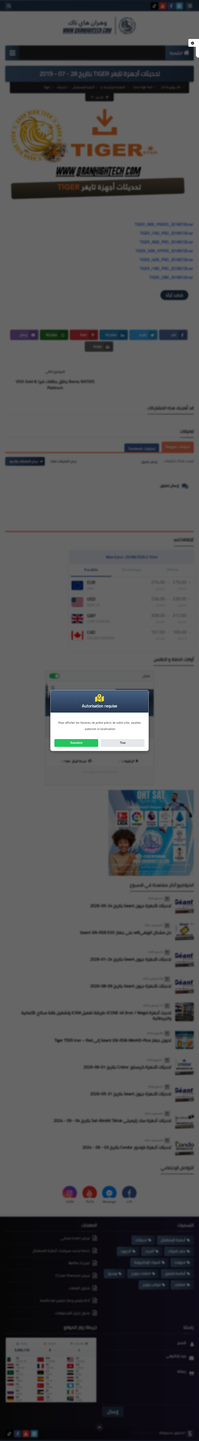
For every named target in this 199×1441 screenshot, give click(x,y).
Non (123, 743)
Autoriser (76, 743)
